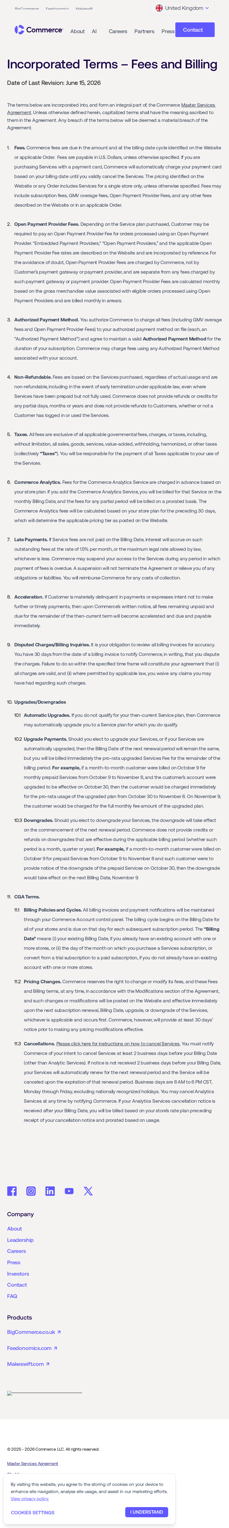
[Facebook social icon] (12, 1191)
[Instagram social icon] (31, 1191)
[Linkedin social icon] (50, 1191)
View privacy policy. (30, 1498)
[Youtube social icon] (69, 1191)
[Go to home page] (39, 30)
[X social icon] (88, 1191)
